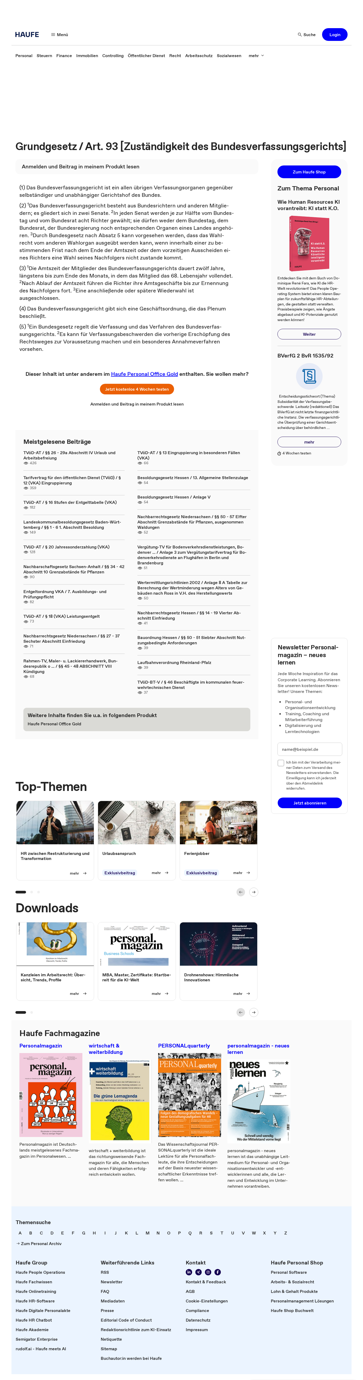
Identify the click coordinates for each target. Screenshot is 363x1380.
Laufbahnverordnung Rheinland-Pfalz (174, 662)
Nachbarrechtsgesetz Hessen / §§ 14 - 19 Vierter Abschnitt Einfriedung (189, 615)
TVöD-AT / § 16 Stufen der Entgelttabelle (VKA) (70, 502)
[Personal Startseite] (28, 34)
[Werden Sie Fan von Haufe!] (217, 1272)
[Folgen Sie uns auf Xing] (198, 1272)
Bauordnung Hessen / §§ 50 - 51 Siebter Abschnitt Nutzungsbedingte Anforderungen (191, 640)
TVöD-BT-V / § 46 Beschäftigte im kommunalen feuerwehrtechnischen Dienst (190, 684)
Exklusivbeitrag (119, 872)
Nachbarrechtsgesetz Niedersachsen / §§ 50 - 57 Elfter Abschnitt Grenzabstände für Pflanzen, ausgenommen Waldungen (192, 522)
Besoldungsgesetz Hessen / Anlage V (173, 497)
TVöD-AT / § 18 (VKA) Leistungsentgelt (61, 616)
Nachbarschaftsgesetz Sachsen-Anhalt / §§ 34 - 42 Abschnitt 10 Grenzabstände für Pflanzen (73, 569)
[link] (23, 55)
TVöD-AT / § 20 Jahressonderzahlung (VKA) (66, 547)
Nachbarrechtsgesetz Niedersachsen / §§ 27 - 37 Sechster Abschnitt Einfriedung (71, 638)
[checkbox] (281, 763)
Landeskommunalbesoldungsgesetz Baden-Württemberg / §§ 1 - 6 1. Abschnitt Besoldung (72, 524)
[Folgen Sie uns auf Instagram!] (208, 1272)
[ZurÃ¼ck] (241, 892)
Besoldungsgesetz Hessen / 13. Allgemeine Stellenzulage (192, 477)
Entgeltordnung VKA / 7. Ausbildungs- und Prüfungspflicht (65, 594)
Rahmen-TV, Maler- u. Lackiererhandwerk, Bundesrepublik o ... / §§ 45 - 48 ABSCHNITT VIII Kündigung (70, 666)
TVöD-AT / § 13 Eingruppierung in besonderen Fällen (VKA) (188, 455)
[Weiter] (253, 892)
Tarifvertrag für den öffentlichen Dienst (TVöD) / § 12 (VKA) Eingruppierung (72, 480)
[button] (335, 34)
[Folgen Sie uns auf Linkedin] (189, 1272)
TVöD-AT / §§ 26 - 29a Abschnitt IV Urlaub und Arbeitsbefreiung (69, 455)
